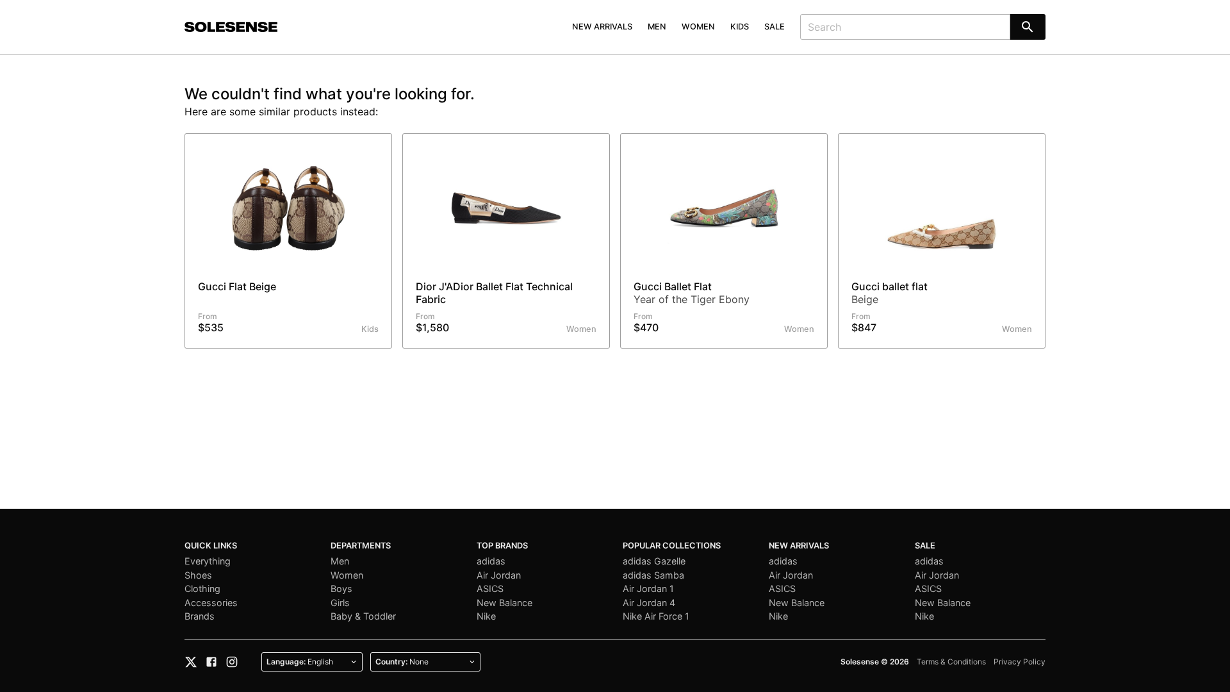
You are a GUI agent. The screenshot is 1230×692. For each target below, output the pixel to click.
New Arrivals (602, 26)
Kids (739, 26)
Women (698, 26)
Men (657, 26)
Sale (774, 26)
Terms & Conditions (951, 661)
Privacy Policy (1020, 661)
